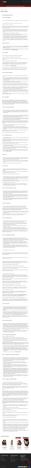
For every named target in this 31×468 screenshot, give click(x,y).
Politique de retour (13, 460)
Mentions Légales (13, 461)
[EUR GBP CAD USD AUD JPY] (23, 1)
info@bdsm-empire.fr (3, 460)
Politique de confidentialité (14, 459)
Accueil (2, 9)
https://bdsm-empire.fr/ (19, 23)
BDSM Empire (3, 466)
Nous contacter (3, 459)
